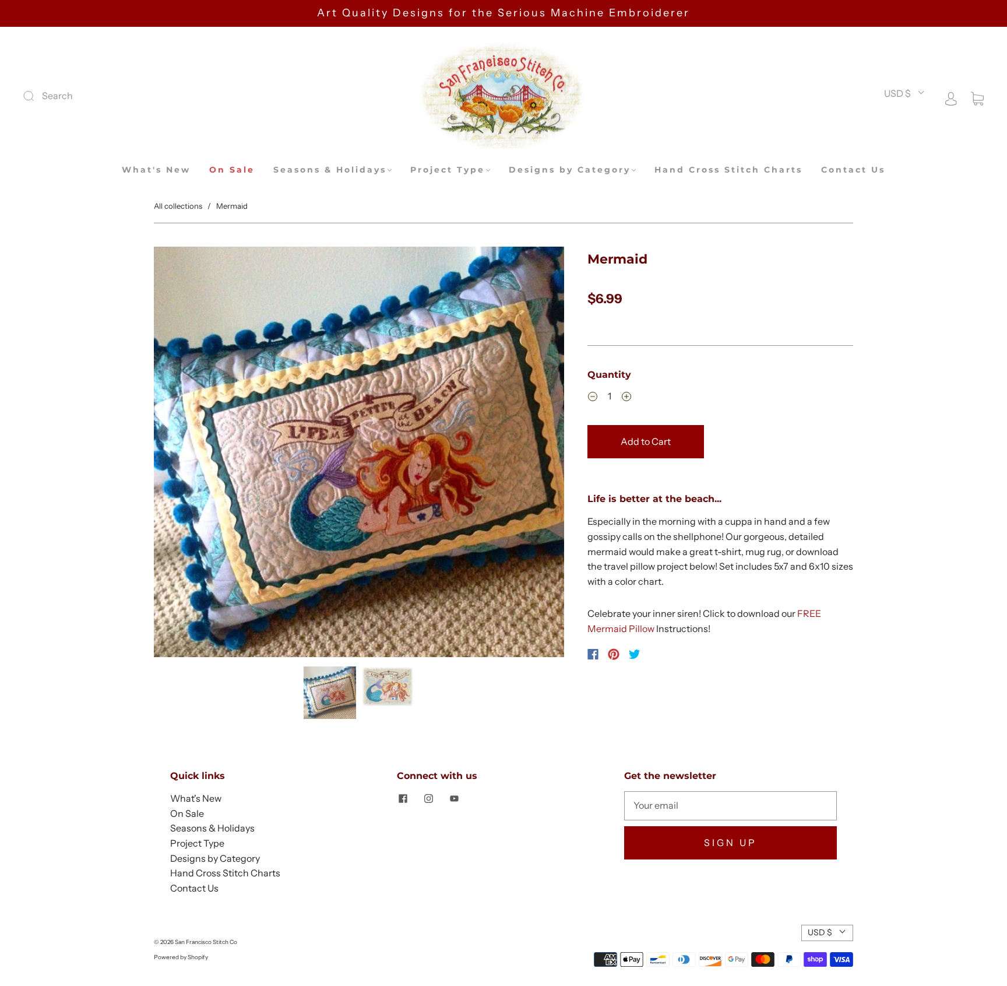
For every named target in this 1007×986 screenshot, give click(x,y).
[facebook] (403, 798)
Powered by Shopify (181, 957)
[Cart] (977, 97)
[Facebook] (593, 654)
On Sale (232, 170)
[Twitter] (634, 654)
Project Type (447, 170)
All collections (178, 205)
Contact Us (853, 170)
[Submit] (107, 96)
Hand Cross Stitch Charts (728, 170)
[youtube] (454, 798)
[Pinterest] (613, 654)
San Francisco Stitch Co (206, 942)
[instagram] (428, 798)
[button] (195, 454)
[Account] (951, 97)
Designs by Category (570, 170)
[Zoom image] (359, 454)
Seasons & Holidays (329, 170)
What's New (156, 170)
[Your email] (730, 805)
